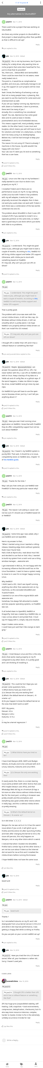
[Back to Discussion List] (2, 2)
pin (6, 179)
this (28, 251)
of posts (20, 3)
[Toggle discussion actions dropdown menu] (40, 2)
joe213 (7, 61)
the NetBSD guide (11, 460)
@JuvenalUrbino (24, 367)
